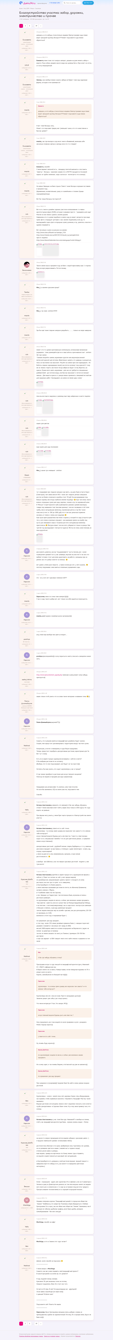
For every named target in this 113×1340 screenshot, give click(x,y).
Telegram (78, 1336)
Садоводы (38, 8)
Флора (32, 8)
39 (36, 26)
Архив (21, 8)
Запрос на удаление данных (52, 1336)
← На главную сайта (54, 3)
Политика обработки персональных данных (31, 1336)
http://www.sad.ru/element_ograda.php (49, 675)
